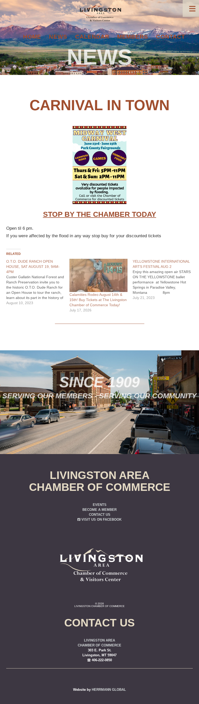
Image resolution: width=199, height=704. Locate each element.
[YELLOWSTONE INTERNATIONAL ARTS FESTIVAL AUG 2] (164, 279)
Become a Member (99, 510)
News (58, 36)
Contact (170, 36)
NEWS (99, 57)
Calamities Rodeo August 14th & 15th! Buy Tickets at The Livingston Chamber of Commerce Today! (98, 299)
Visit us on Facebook (101, 519)
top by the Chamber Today (102, 214)
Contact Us (99, 515)
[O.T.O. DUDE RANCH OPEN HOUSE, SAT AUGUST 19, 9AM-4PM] (37, 282)
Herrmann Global (109, 690)
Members (132, 36)
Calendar (92, 36)
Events (99, 505)
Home (32, 36)
